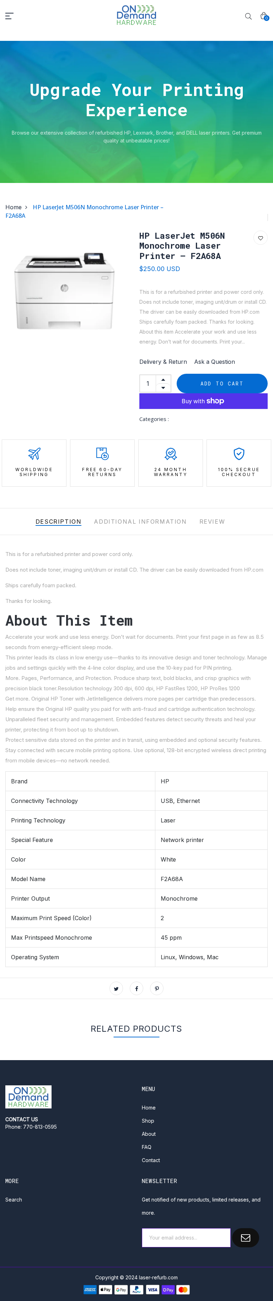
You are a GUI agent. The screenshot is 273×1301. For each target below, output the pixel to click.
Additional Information (140, 521)
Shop (148, 1121)
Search (13, 1200)
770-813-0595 (40, 1127)
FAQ (146, 1147)
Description (59, 521)
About (149, 1134)
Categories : (154, 418)
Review (212, 521)
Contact (151, 1160)
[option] (64, 295)
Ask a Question (214, 361)
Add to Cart (222, 383)
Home (13, 207)
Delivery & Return (163, 361)
